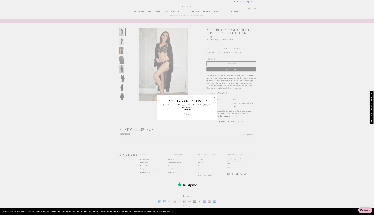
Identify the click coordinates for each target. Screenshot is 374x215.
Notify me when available (371, 107)
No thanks (187, 114)
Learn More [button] (171, 211)
